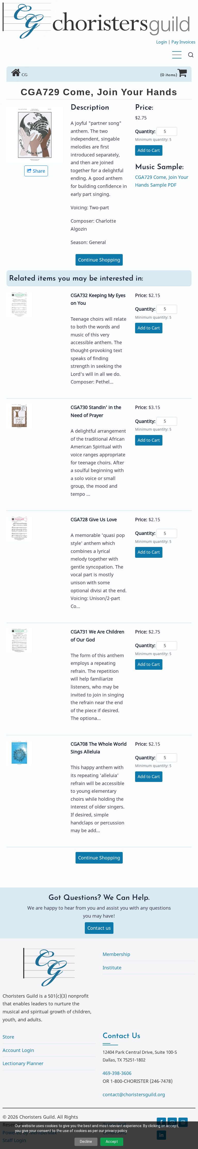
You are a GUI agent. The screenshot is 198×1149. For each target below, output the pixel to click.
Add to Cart (149, 150)
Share (39, 171)
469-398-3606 (117, 1073)
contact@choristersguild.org (134, 1094)
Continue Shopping (99, 260)
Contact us (99, 928)
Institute (112, 967)
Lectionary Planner (23, 1063)
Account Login (18, 1050)
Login (161, 42)
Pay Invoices (183, 42)
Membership (116, 954)
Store (8, 1037)
